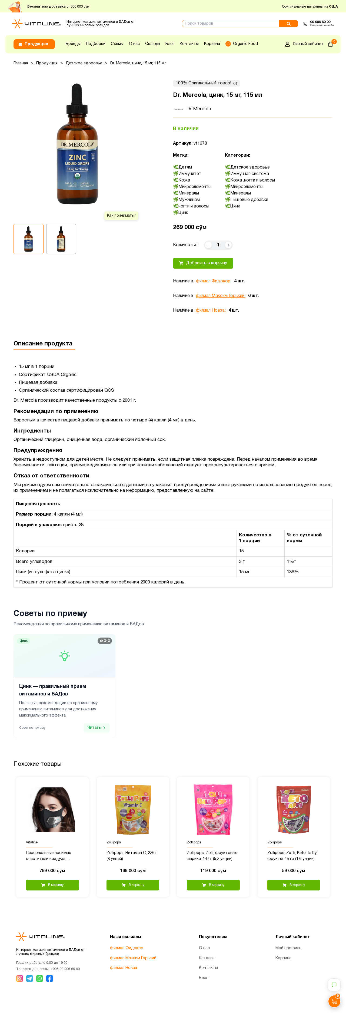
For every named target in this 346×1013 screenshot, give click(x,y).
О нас (134, 44)
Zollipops (114, 842)
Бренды (73, 44)
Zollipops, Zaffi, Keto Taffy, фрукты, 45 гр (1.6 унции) (292, 856)
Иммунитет (189, 174)
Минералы (188, 193)
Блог (169, 44)
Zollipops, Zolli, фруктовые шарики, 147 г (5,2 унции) (212, 856)
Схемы (117, 44)
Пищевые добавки (249, 200)
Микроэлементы (194, 187)
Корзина (212, 44)
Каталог (206, 958)
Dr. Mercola (199, 109)
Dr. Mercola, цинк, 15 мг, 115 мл (138, 63)
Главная (21, 63)
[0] (330, 44)
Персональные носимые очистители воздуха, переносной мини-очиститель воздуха (48, 856)
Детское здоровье (84, 63)
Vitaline (32, 842)
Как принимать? (121, 215)
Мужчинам (189, 200)
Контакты (189, 44)
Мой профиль (288, 948)
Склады (152, 44)
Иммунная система (249, 174)
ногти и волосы (193, 206)
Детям (185, 167)
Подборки (95, 44)
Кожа (184, 180)
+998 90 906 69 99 (65, 969)
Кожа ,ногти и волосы (252, 180)
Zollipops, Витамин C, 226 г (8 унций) (132, 856)
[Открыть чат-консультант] (334, 984)
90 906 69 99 (320, 22)
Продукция (47, 63)
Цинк (183, 213)
